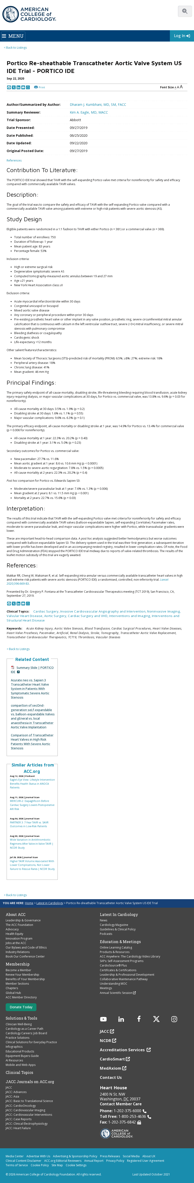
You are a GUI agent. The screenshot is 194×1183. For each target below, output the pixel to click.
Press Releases (110, 1156)
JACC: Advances (16, 1092)
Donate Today (21, 1007)
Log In (179, 35)
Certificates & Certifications (118, 970)
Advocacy (12, 929)
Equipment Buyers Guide (22, 1056)
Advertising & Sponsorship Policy (75, 1156)
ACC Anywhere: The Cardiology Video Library (130, 956)
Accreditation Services (123, 1049)
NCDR (105, 1040)
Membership (18, 964)
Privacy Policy (115, 1161)
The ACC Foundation (19, 925)
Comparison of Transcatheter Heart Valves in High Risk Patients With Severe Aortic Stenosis (32, 741)
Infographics (14, 1047)
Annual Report (93, 1161)
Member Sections (17, 984)
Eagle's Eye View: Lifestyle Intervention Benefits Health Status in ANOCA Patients (32, 783)
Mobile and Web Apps (20, 1065)
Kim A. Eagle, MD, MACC (89, 112)
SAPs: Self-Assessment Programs (121, 961)
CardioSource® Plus (113, 965)
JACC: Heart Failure (18, 1128)
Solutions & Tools (21, 1018)
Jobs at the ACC (16, 943)
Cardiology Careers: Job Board (26, 1033)
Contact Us (111, 1077)
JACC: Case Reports (18, 1119)
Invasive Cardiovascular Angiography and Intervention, (103, 611)
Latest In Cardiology (119, 914)
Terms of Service (17, 1165)
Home (29, 903)
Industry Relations (18, 952)
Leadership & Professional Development (127, 975)
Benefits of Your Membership (25, 979)
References (14, 160)
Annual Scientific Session (116, 993)
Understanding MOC (113, 984)
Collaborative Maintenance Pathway (124, 979)
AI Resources (14, 1060)
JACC (9, 1087)
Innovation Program (19, 938)
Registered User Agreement (145, 1161)
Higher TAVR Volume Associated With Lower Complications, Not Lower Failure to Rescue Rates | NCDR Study (32, 865)
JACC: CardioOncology (21, 1106)
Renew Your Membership (22, 975)
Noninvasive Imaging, (164, 611)
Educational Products (20, 1051)
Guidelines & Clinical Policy (118, 929)
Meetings (106, 988)
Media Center (15, 1156)
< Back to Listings (15, 48)
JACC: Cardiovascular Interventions (29, 1115)
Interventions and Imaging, (130, 616)
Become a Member (18, 970)
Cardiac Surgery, (46, 611)
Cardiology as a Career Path (24, 1029)
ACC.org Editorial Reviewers (62, 1161)
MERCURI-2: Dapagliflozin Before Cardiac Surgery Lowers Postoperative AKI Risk (32, 804)
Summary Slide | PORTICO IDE (32, 669)
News (103, 920)
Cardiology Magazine (114, 925)
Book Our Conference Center (25, 956)
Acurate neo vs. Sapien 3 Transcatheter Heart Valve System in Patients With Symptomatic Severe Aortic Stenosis (30, 688)
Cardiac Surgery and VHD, (88, 616)
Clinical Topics (19, 1072)
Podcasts (106, 934)
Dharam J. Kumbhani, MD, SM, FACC (98, 104)
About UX (148, 1156)
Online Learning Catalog (116, 947)
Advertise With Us (38, 1156)
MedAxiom (110, 1068)
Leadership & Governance (23, 920)
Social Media (131, 1156)
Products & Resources (114, 952)
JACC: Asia (12, 1096)
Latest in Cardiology (49, 903)
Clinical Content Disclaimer (23, 1161)
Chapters (12, 988)
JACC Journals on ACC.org (30, 1081)
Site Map (57, 1165)
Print (42, 87)
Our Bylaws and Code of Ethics (26, 947)
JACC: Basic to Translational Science (29, 1101)
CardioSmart (112, 1059)
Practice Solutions (17, 1038)
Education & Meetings (120, 941)
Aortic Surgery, (56, 616)
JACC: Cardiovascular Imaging (25, 1110)
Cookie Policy (40, 1165)
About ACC (15, 914)
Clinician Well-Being (19, 1024)
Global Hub (13, 993)
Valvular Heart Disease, (25, 616)
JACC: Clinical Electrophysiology (27, 1124)
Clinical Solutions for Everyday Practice (31, 1042)
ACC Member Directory (21, 997)
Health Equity (14, 934)
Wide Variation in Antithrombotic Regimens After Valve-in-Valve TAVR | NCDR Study (31, 843)
